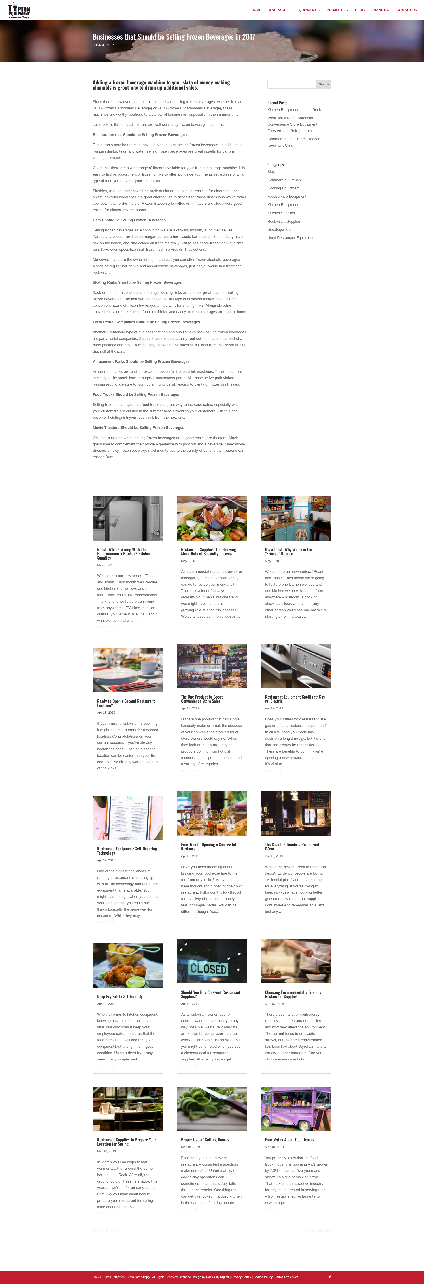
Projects (336, 10)
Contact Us (406, 10)
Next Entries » (319, 1231)
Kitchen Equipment (282, 205)
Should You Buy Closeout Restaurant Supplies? (210, 994)
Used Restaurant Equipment (290, 238)
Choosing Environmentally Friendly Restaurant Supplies (293, 994)
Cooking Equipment (283, 188)
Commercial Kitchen (284, 180)
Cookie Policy (263, 1277)
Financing (380, 10)
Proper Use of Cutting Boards (205, 1139)
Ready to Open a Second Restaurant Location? (126, 703)
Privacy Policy (241, 1277)
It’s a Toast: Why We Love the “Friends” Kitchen (288, 551)
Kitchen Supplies (281, 213)
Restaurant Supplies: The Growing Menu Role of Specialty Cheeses (208, 551)
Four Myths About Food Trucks (289, 1139)
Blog (360, 10)
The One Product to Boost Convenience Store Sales (202, 699)
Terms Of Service (286, 1277)
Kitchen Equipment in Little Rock (294, 110)
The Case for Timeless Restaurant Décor (292, 846)
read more (105, 627)
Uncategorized (279, 229)
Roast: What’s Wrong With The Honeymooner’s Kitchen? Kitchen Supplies (124, 553)
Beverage (276, 10)
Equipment (306, 10)
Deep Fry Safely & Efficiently (120, 996)
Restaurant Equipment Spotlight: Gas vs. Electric (295, 699)
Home (256, 10)
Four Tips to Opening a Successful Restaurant (208, 846)
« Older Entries (105, 1231)
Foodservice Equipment (286, 196)
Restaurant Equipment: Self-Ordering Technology (127, 850)
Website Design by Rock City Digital (204, 1277)
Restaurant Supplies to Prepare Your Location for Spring (126, 1141)
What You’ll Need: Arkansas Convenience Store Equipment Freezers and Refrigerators (292, 124)
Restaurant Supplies (284, 221)
